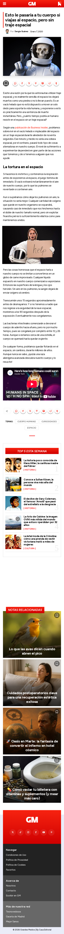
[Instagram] (28, 832)
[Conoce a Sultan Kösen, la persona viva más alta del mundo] (13, 484)
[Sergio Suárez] (7, 31)
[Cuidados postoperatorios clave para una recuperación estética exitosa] (32, 682)
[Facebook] (22, 83)
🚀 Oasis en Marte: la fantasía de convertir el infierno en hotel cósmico (32, 745)
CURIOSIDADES (49, 421)
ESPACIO (31, 428)
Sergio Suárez (21, 31)
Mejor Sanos (12, 921)
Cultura (30, 548)
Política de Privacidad (17, 860)
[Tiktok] (20, 832)
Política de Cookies (16, 865)
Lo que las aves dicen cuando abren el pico (32, 651)
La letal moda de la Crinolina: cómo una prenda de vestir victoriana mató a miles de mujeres (40, 540)
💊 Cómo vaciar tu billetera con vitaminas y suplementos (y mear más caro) (32, 793)
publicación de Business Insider (31, 127)
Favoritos (10, 869)
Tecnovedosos (13, 911)
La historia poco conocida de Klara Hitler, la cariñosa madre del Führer (41, 463)
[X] (29, 83)
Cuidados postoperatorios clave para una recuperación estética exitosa (32, 697)
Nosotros (11, 885)
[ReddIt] (49, 83)
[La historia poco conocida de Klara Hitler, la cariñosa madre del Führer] (13, 465)
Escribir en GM (13, 895)
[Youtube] (43, 832)
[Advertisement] (32, 583)
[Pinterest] (36, 83)
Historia (30, 470)
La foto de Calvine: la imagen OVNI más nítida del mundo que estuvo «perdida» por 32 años (40, 520)
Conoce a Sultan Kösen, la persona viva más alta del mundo (38, 482)
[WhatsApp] (15, 83)
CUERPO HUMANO (26, 421)
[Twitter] (13, 832)
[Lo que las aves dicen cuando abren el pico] (32, 634)
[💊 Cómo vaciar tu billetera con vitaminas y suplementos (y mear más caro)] (32, 779)
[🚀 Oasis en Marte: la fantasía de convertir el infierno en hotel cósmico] (32, 731)
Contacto (11, 890)
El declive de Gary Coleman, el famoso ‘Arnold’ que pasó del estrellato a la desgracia (40, 501)
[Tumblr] (56, 83)
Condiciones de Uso (16, 855)
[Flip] (43, 83)
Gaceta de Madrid (15, 916)
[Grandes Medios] (32, 4)
